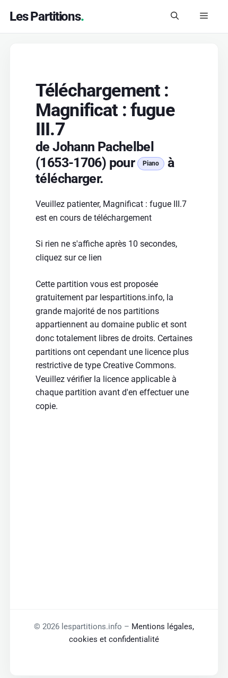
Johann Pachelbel (103, 146)
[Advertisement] (114, 491)
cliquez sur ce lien (69, 258)
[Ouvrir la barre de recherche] (174, 16)
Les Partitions (45, 16)
